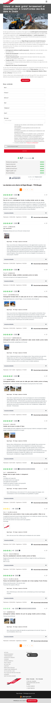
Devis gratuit (25, 80)
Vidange (6, 659)
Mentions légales (9, 667)
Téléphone (7, 108)
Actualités (7, 664)
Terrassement (8, 655)
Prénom (6, 92)
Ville (5, 102)
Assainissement (8, 654)
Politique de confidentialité (32, 142)
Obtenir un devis (32, 700)
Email (5, 113)
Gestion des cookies (10, 676)
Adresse (6, 97)
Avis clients (7, 662)
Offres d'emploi (8, 661)
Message (6, 118)
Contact (6, 666)
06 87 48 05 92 (31, 688)
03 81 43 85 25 (31, 686)
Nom (5, 87)
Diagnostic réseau (9, 657)
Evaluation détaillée (8, 213)
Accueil (6, 652)
